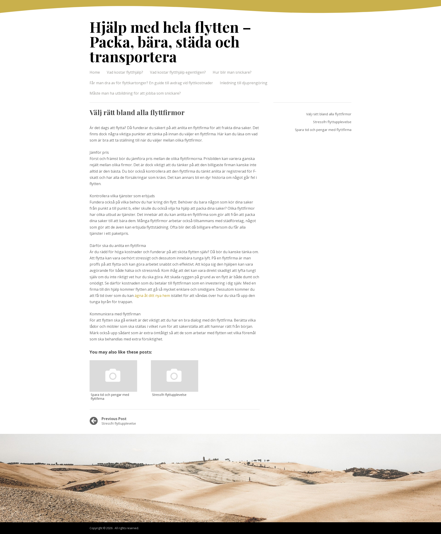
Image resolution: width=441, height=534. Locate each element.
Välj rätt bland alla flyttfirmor (328, 114)
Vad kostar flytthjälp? (125, 72)
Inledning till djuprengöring (243, 82)
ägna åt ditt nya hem (152, 295)
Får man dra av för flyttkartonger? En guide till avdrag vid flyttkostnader (151, 82)
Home (95, 72)
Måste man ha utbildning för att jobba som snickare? (135, 93)
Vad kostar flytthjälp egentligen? (178, 72)
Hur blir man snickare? (232, 72)
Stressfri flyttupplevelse (332, 121)
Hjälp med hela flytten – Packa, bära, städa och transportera (170, 41)
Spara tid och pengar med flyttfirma (323, 129)
